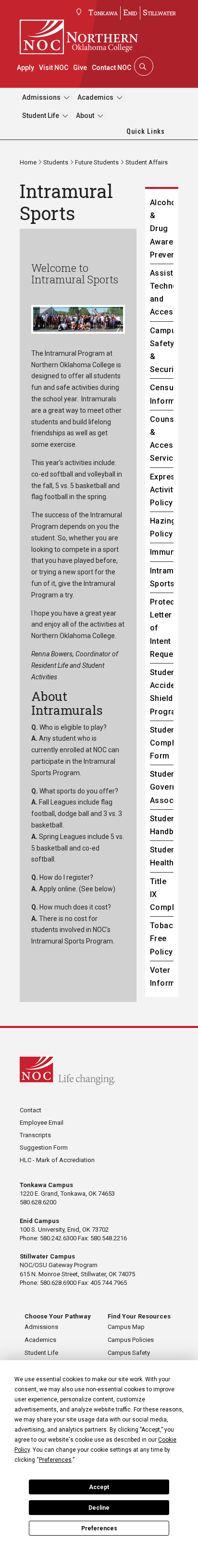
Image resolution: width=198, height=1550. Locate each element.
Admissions (41, 97)
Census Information (161, 394)
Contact (30, 1110)
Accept (99, 1487)
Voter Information (161, 977)
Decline (99, 1507)
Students (55, 162)
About (85, 115)
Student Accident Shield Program (161, 692)
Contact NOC (111, 67)
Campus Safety (129, 1352)
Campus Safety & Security (161, 350)
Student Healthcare (161, 856)
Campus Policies (131, 1339)
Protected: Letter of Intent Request (161, 628)
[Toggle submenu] (67, 97)
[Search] (143, 66)
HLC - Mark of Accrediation (57, 1160)
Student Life (40, 115)
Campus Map (126, 1326)
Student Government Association (161, 786)
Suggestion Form (44, 1147)
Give (80, 67)
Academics (95, 97)
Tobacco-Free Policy (161, 938)
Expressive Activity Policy (161, 489)
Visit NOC (53, 67)
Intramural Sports (161, 577)
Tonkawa (103, 12)
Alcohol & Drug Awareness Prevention (161, 228)
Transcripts (35, 1135)
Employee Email (41, 1122)
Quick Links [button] (145, 131)
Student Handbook (161, 825)
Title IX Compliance (161, 894)
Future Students (97, 162)
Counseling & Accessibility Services (161, 439)
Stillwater (159, 12)
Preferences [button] (55, 1460)
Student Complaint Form (161, 742)
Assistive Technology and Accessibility (161, 292)
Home (28, 162)
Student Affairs (146, 162)
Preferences (99, 1528)
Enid (130, 12)
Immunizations (161, 552)
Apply (25, 67)
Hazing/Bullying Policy (161, 527)
